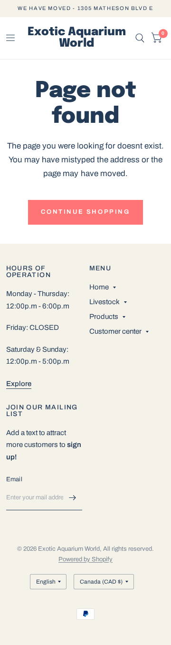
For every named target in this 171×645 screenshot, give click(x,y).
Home (99, 287)
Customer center (115, 331)
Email (14, 479)
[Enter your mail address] (72, 498)
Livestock (104, 302)
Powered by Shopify (85, 559)
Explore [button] (18, 383)
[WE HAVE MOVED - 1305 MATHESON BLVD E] (85, 8)
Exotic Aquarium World (77, 38)
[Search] (140, 38)
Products (103, 316)
